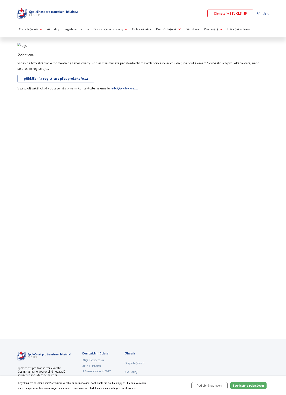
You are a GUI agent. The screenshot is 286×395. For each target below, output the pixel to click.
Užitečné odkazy (238, 29)
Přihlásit (262, 13)
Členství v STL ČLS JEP (230, 13)
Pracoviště (211, 29)
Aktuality (53, 29)
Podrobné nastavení (209, 385)
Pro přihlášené (166, 29)
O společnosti (28, 29)
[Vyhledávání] (204, 13)
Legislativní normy (76, 29)
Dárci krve (192, 29)
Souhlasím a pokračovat (248, 385)
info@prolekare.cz (124, 88)
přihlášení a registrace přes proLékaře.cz (56, 78)
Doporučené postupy (108, 29)
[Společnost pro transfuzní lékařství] (48, 13)
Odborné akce (141, 29)
